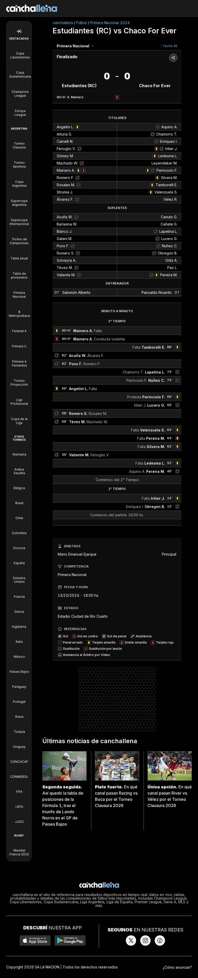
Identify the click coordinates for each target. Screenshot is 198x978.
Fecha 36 (170, 46)
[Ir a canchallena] (31, 8)
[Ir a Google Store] (70, 940)
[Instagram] (145, 940)
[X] (131, 940)
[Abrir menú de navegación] (19, 31)
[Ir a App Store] (35, 940)
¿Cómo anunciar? (177, 967)
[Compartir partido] (173, 58)
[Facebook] (160, 940)
